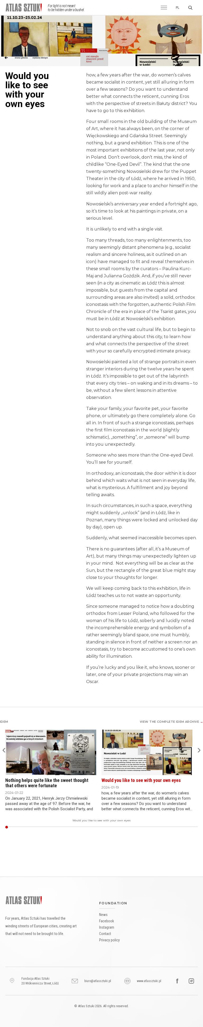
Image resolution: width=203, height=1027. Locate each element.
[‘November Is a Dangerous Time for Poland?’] (143, 827)
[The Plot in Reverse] (63, 827)
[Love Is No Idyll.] (66, 827)
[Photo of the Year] (189, 827)
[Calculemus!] (158, 827)
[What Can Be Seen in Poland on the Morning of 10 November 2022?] (75, 827)
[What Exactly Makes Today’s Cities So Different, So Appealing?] (62, 827)
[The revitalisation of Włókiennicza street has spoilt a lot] (173, 827)
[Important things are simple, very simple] (14, 827)
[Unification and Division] (146, 827)
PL (177, 8)
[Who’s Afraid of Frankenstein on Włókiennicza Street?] (130, 827)
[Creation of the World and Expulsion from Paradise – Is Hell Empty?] (127, 827)
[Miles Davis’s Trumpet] (125, 827)
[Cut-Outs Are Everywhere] (38, 827)
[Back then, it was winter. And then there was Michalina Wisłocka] (10, 827)
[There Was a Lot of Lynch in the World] (163, 827)
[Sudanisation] (44, 827)
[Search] (190, 7)
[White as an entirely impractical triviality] (103, 827)
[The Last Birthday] (92, 827)
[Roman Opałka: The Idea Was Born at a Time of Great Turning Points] (162, 827)
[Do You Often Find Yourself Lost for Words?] (67, 827)
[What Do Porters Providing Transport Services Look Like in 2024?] (169, 827)
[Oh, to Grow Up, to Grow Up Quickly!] (154, 827)
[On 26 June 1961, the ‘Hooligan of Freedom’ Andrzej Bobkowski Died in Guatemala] (37, 827)
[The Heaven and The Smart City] (73, 827)
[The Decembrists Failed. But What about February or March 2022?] (138, 827)
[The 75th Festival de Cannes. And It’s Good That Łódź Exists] (117, 827)
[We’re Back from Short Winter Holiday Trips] (52, 827)
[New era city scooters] (90, 827)
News (103, 915)
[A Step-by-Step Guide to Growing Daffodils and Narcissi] (50, 827)
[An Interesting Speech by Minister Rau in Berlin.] (116, 827)
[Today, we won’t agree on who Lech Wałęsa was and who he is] (26, 827)
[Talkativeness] (167, 827)
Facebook (106, 921)
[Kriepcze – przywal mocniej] (121, 827)
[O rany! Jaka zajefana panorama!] (91, 827)
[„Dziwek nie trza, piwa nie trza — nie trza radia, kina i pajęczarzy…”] (107, 827)
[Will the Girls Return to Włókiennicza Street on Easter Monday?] (129, 827)
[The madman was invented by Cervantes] (190, 827)
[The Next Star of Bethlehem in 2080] (150, 827)
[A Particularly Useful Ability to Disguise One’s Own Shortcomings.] (115, 827)
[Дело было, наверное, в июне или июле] (156, 827)
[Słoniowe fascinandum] (139, 827)
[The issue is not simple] (58, 827)
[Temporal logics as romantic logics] (104, 827)
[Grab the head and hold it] (175, 827)
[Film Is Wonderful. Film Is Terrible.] (31, 827)
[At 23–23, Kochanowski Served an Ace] (28, 827)
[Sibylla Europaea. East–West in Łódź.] (119, 827)
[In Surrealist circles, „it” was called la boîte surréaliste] (177, 827)
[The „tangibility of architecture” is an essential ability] (193, 827)
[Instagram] (191, 981)
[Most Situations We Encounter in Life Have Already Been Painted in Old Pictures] (34, 827)
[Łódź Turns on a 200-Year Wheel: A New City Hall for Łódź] (144, 827)
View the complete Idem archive (171, 722)
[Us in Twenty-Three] (70, 827)
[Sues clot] (148, 827)
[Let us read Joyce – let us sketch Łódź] (192, 827)
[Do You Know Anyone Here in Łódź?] (113, 827)
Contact (105, 934)
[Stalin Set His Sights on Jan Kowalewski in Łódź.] (65, 827)
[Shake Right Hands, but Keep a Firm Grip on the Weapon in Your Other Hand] (123, 827)
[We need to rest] (29, 827)
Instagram (106, 927)
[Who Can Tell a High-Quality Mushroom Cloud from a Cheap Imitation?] (41, 827)
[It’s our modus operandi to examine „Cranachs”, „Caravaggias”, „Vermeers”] (178, 827)
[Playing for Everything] (30, 827)
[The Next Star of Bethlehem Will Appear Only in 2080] (9, 827)
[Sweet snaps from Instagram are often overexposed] (12, 827)
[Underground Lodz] (151, 827)
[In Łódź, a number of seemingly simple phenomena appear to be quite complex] (181, 827)
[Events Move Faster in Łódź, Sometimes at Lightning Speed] (16, 827)
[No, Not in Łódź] (13, 827)
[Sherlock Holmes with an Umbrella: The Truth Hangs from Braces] (131, 827)
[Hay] (149, 827)
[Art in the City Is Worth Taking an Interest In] (87, 827)
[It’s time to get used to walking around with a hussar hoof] (89, 827)
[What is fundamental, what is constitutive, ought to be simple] (22, 827)
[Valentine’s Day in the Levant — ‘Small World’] (68, 827)
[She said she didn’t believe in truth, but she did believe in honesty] (186, 827)
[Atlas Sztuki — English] (25, 7)
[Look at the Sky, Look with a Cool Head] (71, 827)
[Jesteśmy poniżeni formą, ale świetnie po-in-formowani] (157, 827)
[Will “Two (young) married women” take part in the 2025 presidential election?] (171, 827)
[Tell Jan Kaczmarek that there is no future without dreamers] (179, 827)
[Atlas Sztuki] (23, 900)
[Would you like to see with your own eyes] (6, 827)
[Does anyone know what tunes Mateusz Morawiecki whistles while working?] (21, 827)
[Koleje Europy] (133, 827)
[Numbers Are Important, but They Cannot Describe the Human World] (159, 827)
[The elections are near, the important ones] (194, 827)
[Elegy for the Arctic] (142, 827)
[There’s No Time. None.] (64, 827)
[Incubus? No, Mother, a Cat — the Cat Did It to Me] (74, 827)
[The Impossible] (136, 827)
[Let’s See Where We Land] (105, 827)
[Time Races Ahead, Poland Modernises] (141, 827)
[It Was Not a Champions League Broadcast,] (19, 827)
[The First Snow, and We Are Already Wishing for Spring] (72, 827)
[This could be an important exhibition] (185, 827)
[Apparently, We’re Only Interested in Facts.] (49, 827)
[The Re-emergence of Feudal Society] (161, 827)
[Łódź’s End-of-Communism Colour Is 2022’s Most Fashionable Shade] (132, 827)
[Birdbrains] (60, 827)
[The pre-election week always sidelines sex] (23, 827)
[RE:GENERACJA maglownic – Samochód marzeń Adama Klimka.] (118, 827)
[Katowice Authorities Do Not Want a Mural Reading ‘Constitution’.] (47, 827)
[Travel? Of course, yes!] (187, 827)
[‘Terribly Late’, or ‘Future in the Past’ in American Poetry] (152, 827)
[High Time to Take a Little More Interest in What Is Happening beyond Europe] (40, 827)
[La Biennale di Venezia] (188, 827)
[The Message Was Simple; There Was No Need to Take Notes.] (120, 827)
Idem (4, 722)
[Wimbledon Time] (110, 827)
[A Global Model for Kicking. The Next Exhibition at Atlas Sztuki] (78, 827)
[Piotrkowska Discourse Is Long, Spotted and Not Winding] (84, 827)
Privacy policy (109, 940)
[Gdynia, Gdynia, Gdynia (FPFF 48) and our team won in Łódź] (27, 827)
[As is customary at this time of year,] (184, 827)
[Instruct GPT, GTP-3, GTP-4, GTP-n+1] (45, 827)
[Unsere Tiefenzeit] (155, 827)
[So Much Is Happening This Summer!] (32, 827)
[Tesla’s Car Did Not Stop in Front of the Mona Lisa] (147, 827)
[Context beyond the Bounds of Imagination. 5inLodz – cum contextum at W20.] (111, 827)
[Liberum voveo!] (109, 827)
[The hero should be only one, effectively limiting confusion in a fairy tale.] (196, 827)
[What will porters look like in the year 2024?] (172, 827)
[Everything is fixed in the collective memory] (165, 827)
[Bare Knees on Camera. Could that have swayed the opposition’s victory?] (20, 827)
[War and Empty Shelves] (135, 827)
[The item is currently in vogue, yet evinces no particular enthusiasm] (166, 827)
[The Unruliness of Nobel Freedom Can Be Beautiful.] (94, 827)
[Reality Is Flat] (96, 827)
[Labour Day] (48, 827)
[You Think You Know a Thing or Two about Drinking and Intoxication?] (42, 827)
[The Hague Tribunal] (59, 827)
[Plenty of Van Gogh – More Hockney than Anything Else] (86, 827)
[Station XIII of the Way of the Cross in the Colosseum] (128, 827)
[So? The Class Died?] (18, 827)
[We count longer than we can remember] (180, 827)
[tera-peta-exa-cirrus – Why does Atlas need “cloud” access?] (106, 827)
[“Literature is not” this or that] (102, 827)
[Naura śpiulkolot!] (140, 827)
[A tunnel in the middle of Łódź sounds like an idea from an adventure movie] (15, 827)
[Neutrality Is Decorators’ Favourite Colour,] (124, 827)
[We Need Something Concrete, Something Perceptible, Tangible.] (56, 827)
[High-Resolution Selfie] (134, 827)
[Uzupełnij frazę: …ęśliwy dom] (97, 827)
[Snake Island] (126, 827)
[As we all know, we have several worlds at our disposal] (195, 827)
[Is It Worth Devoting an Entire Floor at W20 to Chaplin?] (43, 827)
